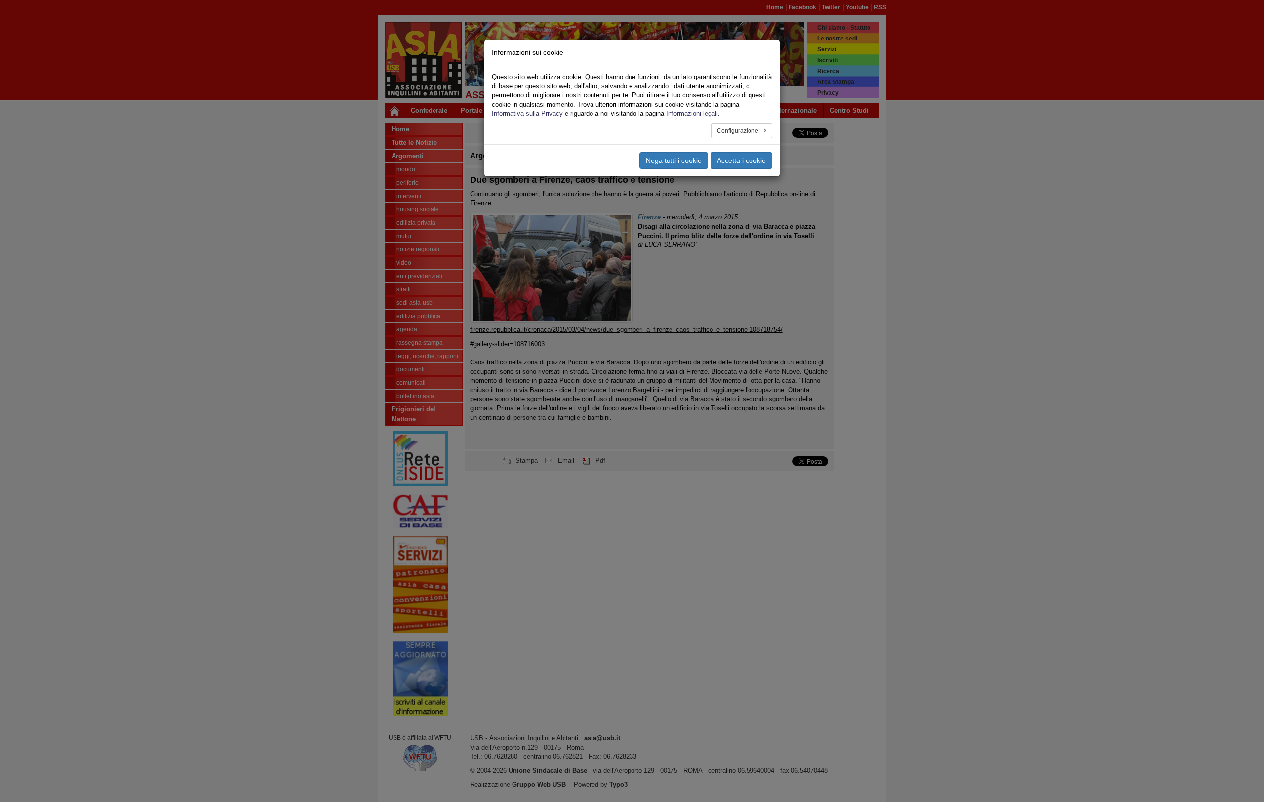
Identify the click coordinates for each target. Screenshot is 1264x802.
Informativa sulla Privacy (527, 113)
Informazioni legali (692, 113)
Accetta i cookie (741, 160)
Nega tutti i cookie (674, 160)
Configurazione (738, 130)
